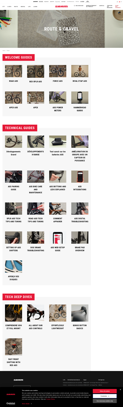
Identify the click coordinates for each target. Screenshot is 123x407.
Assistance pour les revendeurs (75, 385)
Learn (35, 6)
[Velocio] (77, 1)
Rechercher (79, 5)
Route (16, 6)
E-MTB (9, 6)
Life (29, 6)
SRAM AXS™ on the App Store (91, 382)
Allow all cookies (105, 391)
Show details (26, 403)
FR (121, 1)
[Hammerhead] (70, 1)
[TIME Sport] (63, 1)
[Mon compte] (117, 2)
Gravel (23, 6)
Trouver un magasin (109, 6)
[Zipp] (52, 1)
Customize (104, 396)
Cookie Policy (50, 399)
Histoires (65, 382)
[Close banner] (120, 389)
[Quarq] (57, 1)
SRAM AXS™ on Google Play (90, 385)
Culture (65, 385)
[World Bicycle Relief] (87, 1)
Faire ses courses (118, 6)
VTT (4, 6)
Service (101, 5)
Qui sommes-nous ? (103, 382)
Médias (100, 385)
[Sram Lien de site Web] (61, 6)
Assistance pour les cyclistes (75, 382)
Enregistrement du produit (91, 6)
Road (8, 50)
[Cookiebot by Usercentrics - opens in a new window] (11, 403)
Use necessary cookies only (105, 401)
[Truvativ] (46, 1)
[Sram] (35, 1)
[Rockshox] (41, 1)
